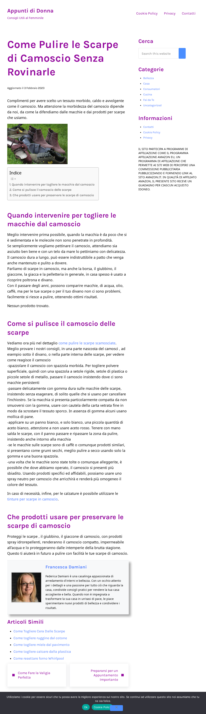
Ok (86, 707)
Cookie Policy (151, 132)
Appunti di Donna (30, 10)
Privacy (147, 137)
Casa (146, 83)
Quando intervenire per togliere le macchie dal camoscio (53, 184)
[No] (116, 708)
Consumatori (151, 89)
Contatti (148, 127)
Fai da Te (148, 100)
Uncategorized (152, 105)
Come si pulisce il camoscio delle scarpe (42, 190)
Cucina (147, 94)
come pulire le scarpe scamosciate (87, 343)
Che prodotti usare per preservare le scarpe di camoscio (53, 195)
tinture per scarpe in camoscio (32, 499)
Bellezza (148, 78)
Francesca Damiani (66, 567)
